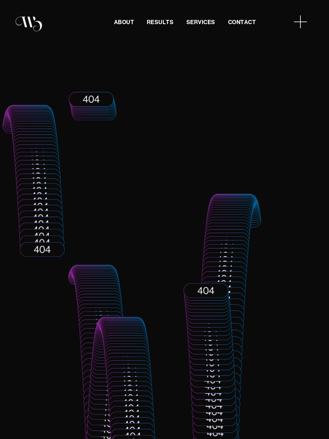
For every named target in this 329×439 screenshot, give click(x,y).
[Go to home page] (28, 23)
